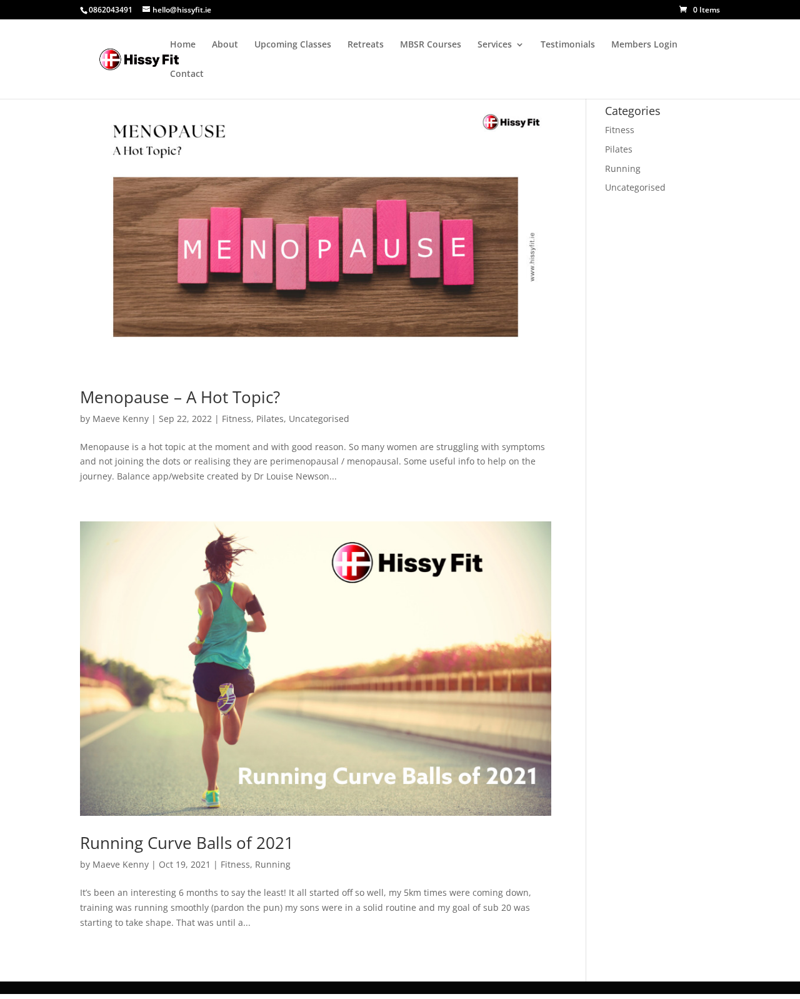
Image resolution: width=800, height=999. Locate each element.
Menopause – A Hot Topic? (180, 397)
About (225, 45)
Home (183, 45)
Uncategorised (319, 418)
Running (273, 864)
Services (495, 45)
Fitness (236, 418)
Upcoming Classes (292, 45)
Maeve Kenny (120, 418)
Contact (187, 74)
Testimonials (568, 45)
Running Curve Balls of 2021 (187, 842)
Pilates (270, 418)
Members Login (644, 45)
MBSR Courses (430, 45)
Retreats (366, 45)
